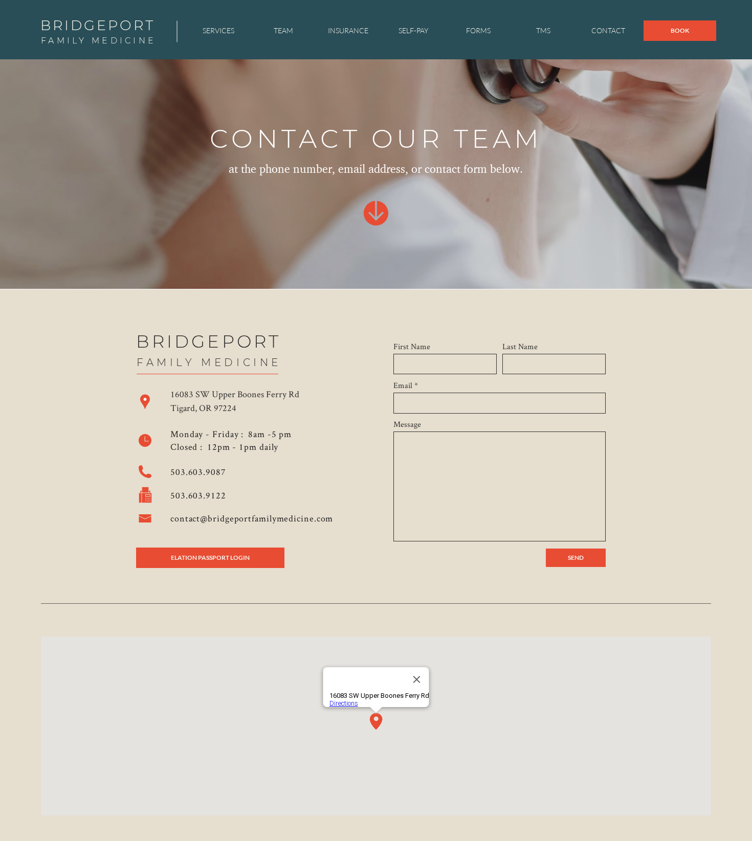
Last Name (520, 347)
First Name (411, 347)
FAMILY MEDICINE (98, 41)
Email (402, 385)
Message (407, 424)
